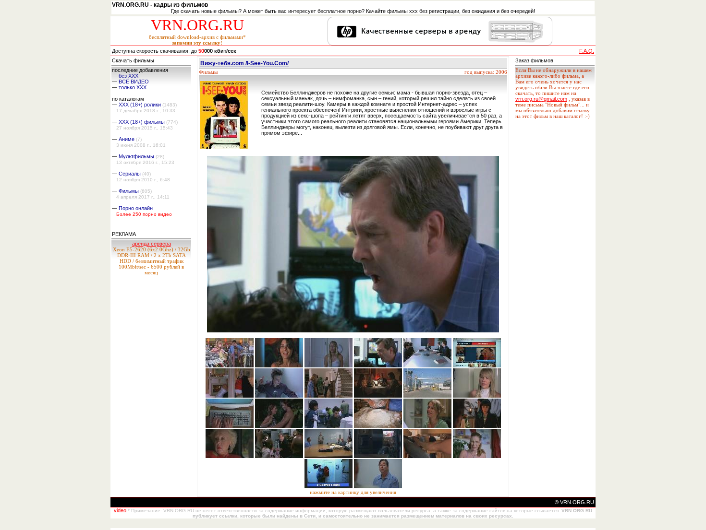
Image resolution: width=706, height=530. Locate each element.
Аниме (126, 139)
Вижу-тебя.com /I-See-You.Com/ (244, 63)
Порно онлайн (136, 208)
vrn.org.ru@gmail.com (541, 99)
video (120, 510)
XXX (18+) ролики (140, 104)
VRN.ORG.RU (197, 25)
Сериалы (130, 174)
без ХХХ (128, 76)
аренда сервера (151, 244)
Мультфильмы (136, 156)
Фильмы (129, 191)
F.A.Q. (586, 51)
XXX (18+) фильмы (142, 122)
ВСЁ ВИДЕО (134, 81)
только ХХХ (132, 87)
